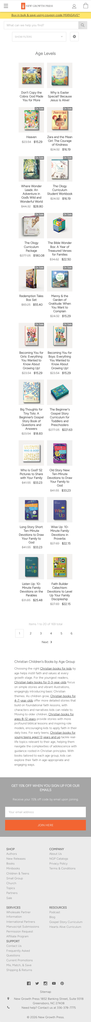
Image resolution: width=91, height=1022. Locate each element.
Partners (12, 893)
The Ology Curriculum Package (31, 246)
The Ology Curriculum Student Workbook (59, 190)
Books (10, 863)
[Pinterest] (62, 983)
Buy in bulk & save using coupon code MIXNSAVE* (45, 15)
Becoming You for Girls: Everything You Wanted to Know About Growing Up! (31, 360)
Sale (9, 898)
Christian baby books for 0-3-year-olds (40, 682)
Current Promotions (19, 960)
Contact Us (14, 946)
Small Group (14, 878)
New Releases (16, 858)
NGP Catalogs (58, 858)
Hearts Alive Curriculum (65, 927)
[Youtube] (54, 983)
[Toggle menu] (6, 6)
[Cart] (85, 5)
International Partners (20, 922)
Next (45, 642)
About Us (55, 854)
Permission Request (19, 931)
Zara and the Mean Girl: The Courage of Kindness (59, 140)
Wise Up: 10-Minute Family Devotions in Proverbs (59, 532)
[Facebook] (28, 983)
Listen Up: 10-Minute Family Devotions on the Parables (31, 589)
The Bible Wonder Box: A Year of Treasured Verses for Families (60, 248)
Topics (10, 888)
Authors (11, 854)
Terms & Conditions (62, 868)
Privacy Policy (58, 863)
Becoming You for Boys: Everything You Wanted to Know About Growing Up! (60, 360)
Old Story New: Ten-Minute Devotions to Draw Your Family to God (59, 478)
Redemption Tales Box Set (31, 298)
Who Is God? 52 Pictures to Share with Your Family (31, 474)
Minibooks (13, 868)
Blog (52, 917)
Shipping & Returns (19, 970)
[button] (74, 36)
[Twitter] (37, 983)
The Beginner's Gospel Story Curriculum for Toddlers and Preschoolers (60, 417)
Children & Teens (17, 873)
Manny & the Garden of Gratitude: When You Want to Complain (60, 303)
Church (11, 883)
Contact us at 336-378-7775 (56, 1008)
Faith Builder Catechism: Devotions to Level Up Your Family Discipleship (59, 591)
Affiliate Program (17, 936)
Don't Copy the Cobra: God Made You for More (31, 96)
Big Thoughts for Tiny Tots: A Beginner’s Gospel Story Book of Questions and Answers (31, 419)
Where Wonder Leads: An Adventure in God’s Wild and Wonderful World (31, 193)
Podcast (54, 912)
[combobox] (45, 25)
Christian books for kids (56, 668)
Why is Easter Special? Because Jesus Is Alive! (60, 96)
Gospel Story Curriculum (66, 922)
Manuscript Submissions (22, 926)
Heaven (31, 137)
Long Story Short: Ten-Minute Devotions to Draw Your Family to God (31, 534)
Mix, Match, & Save (19, 965)
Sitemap (45, 992)
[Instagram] (45, 983)
